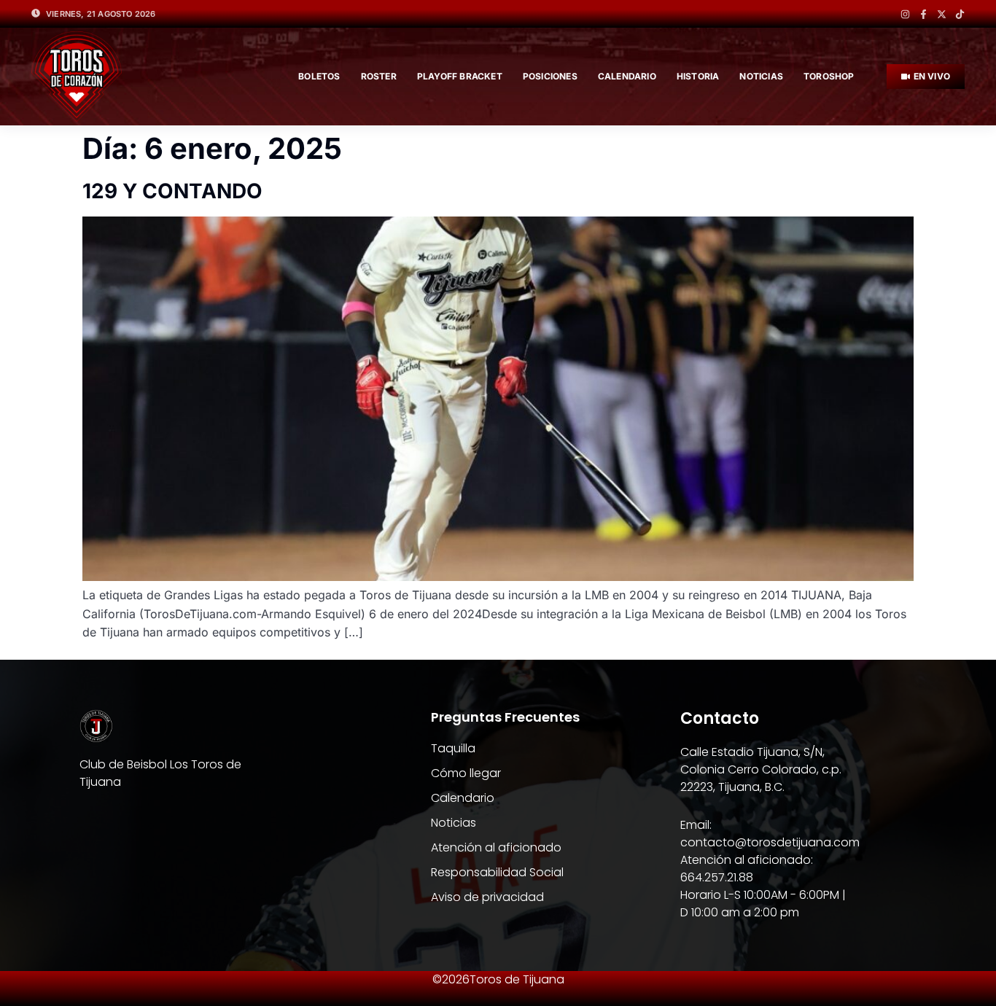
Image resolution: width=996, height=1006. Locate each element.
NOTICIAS (761, 76)
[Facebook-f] (923, 14)
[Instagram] (905, 14)
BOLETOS (319, 76)
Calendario (627, 76)
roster (379, 76)
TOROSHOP (829, 76)
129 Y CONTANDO (172, 191)
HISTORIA (698, 76)
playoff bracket (459, 76)
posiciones (550, 76)
